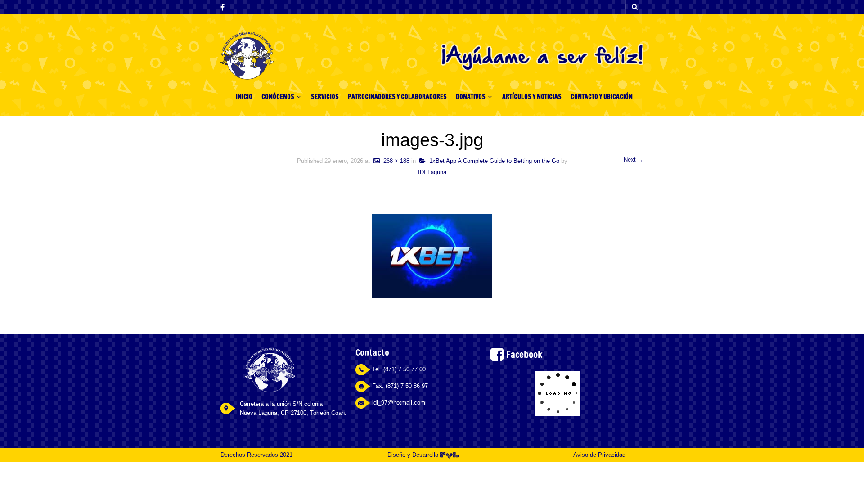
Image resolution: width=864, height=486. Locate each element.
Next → (634, 159)
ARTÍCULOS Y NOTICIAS (532, 96)
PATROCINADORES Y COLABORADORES (397, 96)
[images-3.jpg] (432, 255)
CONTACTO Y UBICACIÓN (602, 96)
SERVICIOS (325, 96)
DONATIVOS (471, 96)
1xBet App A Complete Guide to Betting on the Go (492, 161)
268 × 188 (395, 161)
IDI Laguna (432, 172)
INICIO (244, 96)
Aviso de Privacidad (599, 454)
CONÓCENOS (277, 96)
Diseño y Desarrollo (413, 454)
